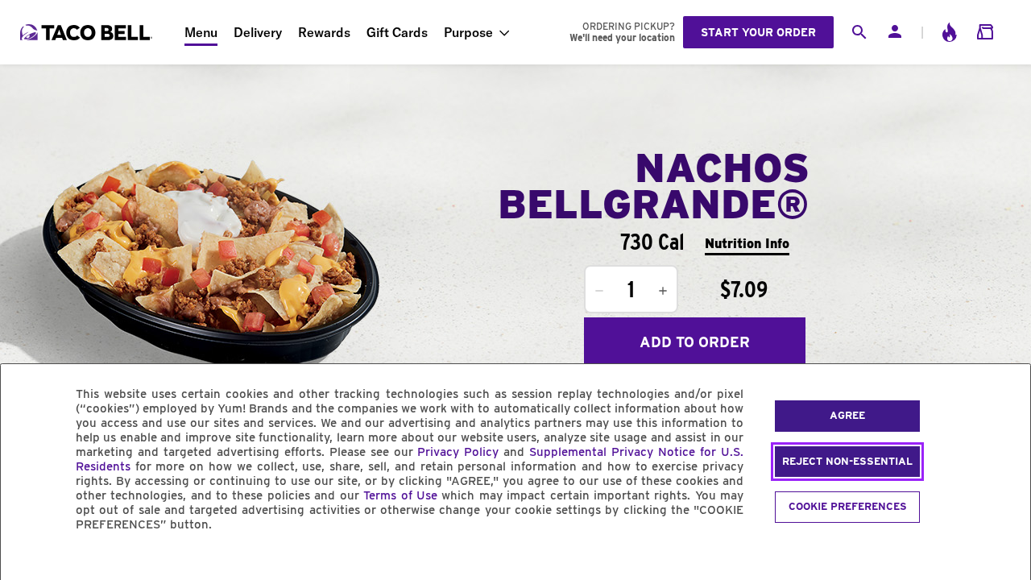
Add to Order (695, 342)
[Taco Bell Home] (87, 32)
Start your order (758, 32)
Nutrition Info (747, 243)
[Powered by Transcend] (26, 561)
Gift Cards (397, 32)
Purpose (468, 32)
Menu (200, 32)
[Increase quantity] (663, 291)
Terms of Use (400, 495)
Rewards (324, 32)
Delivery (258, 32)
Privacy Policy (458, 452)
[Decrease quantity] (599, 291)
